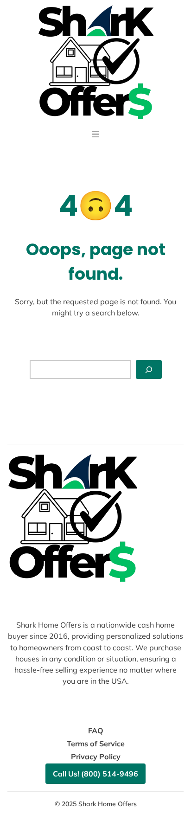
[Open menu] (95, 134)
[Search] (149, 369)
